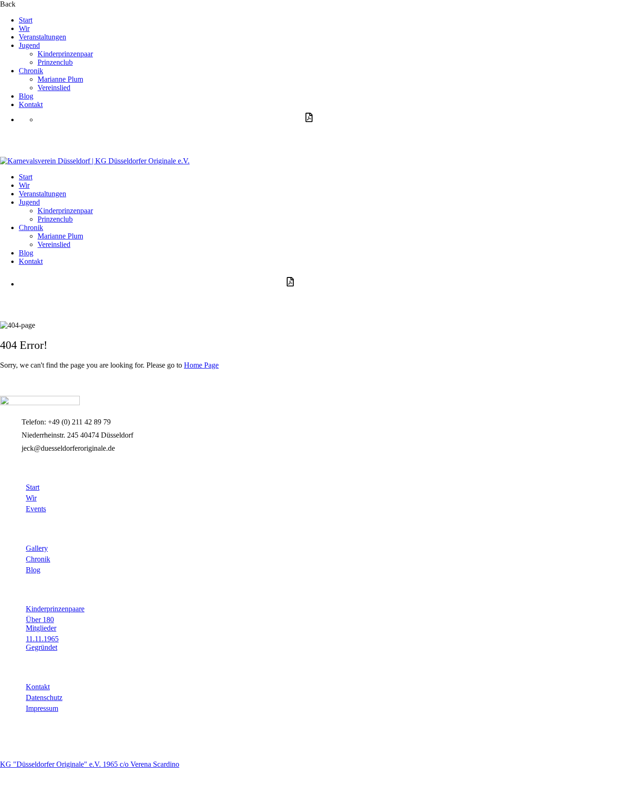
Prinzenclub (55, 62)
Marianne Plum (60, 79)
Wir (24, 28)
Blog (26, 96)
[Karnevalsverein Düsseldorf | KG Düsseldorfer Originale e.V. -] (95, 161)
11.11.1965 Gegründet (42, 643)
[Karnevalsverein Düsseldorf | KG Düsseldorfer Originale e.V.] (40, 403)
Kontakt (31, 104)
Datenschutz (44, 697)
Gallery (37, 548)
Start (25, 20)
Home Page (201, 365)
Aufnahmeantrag (65, 138)
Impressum (42, 708)
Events (36, 509)
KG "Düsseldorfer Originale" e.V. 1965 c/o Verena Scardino (89, 764)
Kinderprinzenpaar (65, 54)
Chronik (31, 71)
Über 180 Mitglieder (41, 624)
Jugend (29, 45)
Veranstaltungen (42, 37)
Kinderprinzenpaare (55, 609)
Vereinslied (54, 88)
